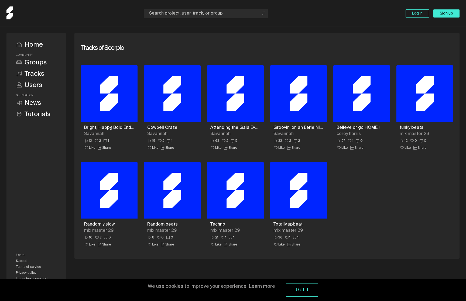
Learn (20, 255)
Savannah (94, 134)
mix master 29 (414, 134)
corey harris (349, 134)
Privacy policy (26, 273)
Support (22, 261)
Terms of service (28, 267)
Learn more (262, 286)
